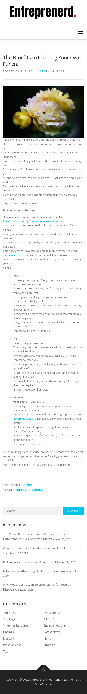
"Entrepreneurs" (54, 613)
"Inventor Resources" (17, 625)
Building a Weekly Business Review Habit (29, 562)
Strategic (49, 645)
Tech (6, 651)
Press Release (12, 645)
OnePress (61, 679)
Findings (26, 485)
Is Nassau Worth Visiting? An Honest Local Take (34, 571)
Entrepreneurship (55, 625)
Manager (57, 71)
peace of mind (11, 255)
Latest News (52, 632)
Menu (80, 32)
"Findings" (9, 619)
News (47, 638)
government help (23, 418)
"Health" (49, 619)
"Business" (10, 613)
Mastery (8, 638)
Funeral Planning (30, 490)
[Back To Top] (43, 670)
